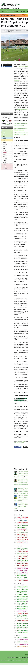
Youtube (21, 400)
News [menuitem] (8, 11)
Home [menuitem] (2, 11)
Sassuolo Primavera (22, 441)
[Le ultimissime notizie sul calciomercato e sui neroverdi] (10, 4)
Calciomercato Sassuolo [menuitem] (18, 11)
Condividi (18, 446)
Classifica (4, 127)
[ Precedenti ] (7, 124)
